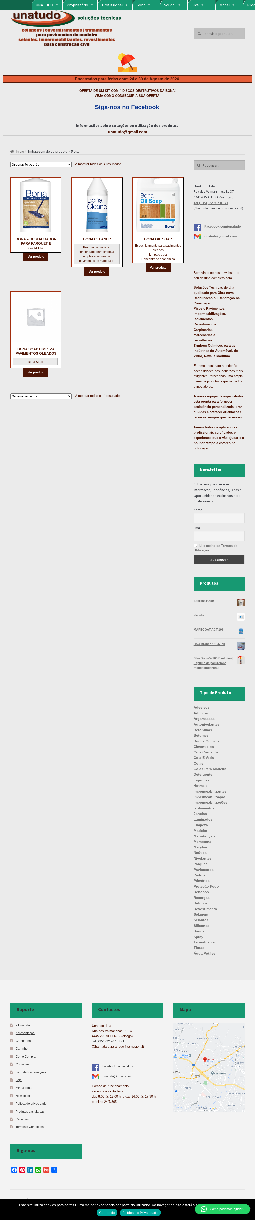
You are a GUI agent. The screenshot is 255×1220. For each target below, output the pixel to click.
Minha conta (24, 1087)
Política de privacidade (31, 1103)
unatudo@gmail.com (127, 132)
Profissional (112, 4)
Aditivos (201, 713)
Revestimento (205, 909)
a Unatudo (23, 1025)
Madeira (200, 831)
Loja (19, 1080)
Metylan (200, 847)
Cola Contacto (206, 752)
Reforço (200, 903)
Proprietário (77, 4)
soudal (200, 931)
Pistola (199, 875)
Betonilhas (203, 730)
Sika (195, 4)
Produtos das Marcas (30, 1111)
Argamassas (204, 719)
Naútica (200, 853)
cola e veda (204, 758)
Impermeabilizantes (210, 791)
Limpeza (201, 825)
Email (197, 527)
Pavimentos (204, 870)
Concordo (107, 1213)
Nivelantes (203, 858)
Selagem (201, 914)
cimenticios (204, 747)
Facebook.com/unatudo (222, 226)
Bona (140, 4)
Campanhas (24, 1040)
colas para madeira (210, 769)
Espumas (201, 780)
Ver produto (36, 256)
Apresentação (25, 1033)
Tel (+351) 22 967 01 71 (211, 203)
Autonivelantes (207, 724)
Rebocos (201, 892)
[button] (222, 1209)
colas (198, 763)
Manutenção (204, 836)
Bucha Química (207, 741)
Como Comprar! (26, 1056)
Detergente (203, 774)
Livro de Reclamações (31, 1072)
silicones (201, 926)
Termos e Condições (30, 1126)
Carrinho (22, 1048)
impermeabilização (209, 797)
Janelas (200, 814)
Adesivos (202, 707)
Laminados (203, 819)
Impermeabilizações (210, 802)
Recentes (22, 1119)
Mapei (224, 4)
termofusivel (205, 942)
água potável (205, 953)
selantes (201, 920)
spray (198, 937)
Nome (198, 510)
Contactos (22, 1064)
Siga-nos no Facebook (127, 107)
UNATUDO (44, 4)
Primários (202, 881)
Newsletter (23, 1095)
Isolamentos (204, 808)
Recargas (202, 898)
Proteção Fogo (206, 886)
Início (20, 151)
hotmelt (200, 786)
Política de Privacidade (140, 1213)
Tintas (199, 948)
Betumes (201, 735)
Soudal (170, 4)
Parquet (200, 864)
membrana (202, 842)
